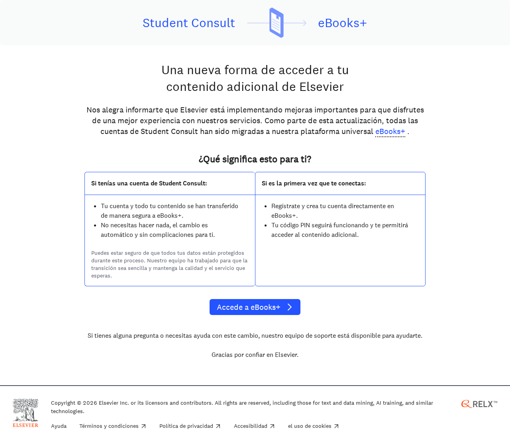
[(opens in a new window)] (479, 403)
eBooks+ (390, 131)
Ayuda (59, 426)
